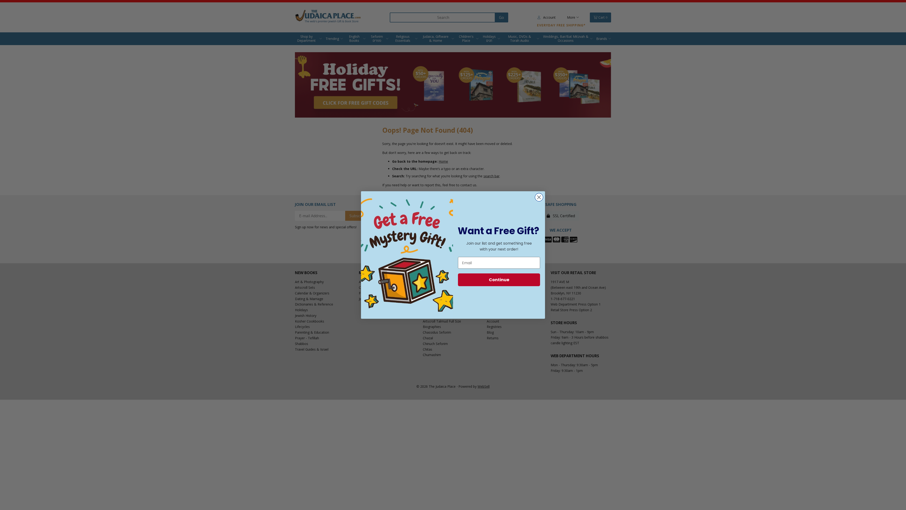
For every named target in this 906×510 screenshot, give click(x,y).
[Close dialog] (539, 197)
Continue (499, 280)
